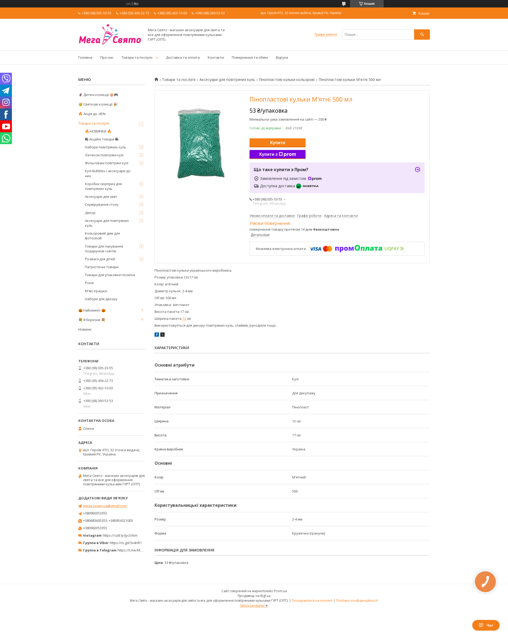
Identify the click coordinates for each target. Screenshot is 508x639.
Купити (277, 142)
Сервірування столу (102, 204)
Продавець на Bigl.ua (254, 596)
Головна (85, 57)
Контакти (216, 57)
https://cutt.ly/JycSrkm (120, 535)
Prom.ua (280, 591)
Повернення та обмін (250, 57)
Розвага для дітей (100, 259)
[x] (162, 335)
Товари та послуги (136, 57)
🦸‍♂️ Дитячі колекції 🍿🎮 (98, 94)
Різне (89, 282)
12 (184, 318)
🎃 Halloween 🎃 (92, 310)
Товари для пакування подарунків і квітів (104, 248)
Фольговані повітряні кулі (106, 163)
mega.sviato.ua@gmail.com (105, 506)
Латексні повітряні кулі (104, 155)
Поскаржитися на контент (312, 600)
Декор (90, 212)
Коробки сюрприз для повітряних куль (103, 186)
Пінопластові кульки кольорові (287, 79)
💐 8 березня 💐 (91, 319)
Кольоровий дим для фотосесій (102, 235)
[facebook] (157, 335)
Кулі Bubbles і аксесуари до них (107, 173)
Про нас (107, 57)
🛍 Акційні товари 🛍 (102, 139)
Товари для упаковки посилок (110, 274)
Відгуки (282, 57)
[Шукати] (422, 34)
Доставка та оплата (183, 57)
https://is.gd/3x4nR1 (126, 542)
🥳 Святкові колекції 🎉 (97, 104)
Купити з (268, 154)
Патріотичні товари (102, 266)
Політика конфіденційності (357, 600)
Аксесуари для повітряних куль (227, 79)
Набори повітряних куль (105, 147)
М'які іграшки (96, 291)
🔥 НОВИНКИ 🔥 (98, 131)
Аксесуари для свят (101, 196)
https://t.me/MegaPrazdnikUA (141, 550)
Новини (84, 329)
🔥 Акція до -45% (92, 113)
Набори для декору (101, 298)
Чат (490, 625)
